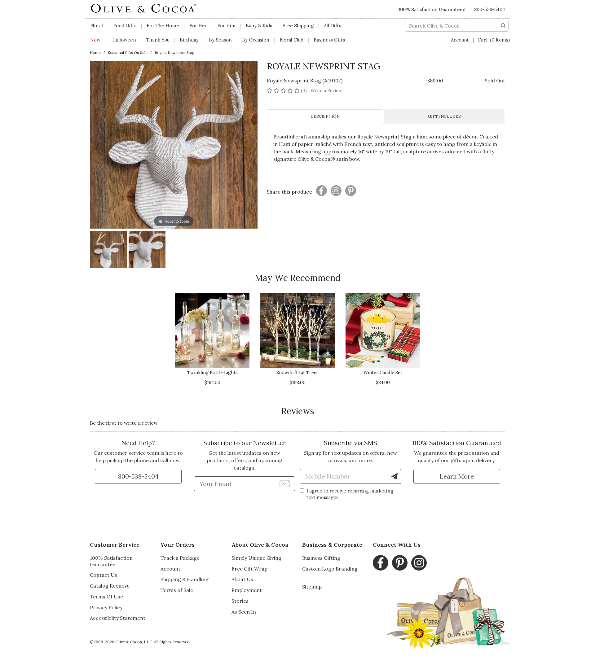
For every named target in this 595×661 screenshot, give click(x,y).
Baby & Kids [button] (259, 25)
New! (96, 40)
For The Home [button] (163, 25)
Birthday (189, 40)
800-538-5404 (489, 9)
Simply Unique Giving (256, 558)
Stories (240, 601)
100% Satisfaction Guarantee (111, 561)
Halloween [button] (124, 40)
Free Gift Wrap (249, 569)
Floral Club (291, 40)
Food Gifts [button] (124, 25)
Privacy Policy (106, 607)
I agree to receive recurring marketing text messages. (349, 494)
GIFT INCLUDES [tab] (444, 116)
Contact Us (103, 575)
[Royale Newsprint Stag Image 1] (108, 250)
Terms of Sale (177, 590)
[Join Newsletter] (284, 483)
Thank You (158, 40)
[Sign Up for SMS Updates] (394, 476)
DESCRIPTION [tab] (325, 116)
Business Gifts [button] (329, 40)
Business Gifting (321, 558)
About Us (242, 579)
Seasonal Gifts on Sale (128, 52)
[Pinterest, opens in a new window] (400, 563)
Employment (246, 590)
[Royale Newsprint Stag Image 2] (147, 250)
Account (460, 40)
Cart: (494, 40)
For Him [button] (226, 25)
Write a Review (326, 91)
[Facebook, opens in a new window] (380, 563)
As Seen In (243, 612)
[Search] (503, 25)
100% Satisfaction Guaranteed (432, 9)
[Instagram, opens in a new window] (419, 563)
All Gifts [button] (332, 25)
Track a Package (180, 558)
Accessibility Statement (117, 618)
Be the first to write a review (124, 423)
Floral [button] (96, 25)
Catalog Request (109, 586)
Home (95, 52)
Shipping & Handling (185, 579)
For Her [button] (198, 25)
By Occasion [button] (255, 40)
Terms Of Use (106, 596)
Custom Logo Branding (330, 569)
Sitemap (312, 587)
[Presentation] (321, 190)
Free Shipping (298, 25)
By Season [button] (220, 40)
